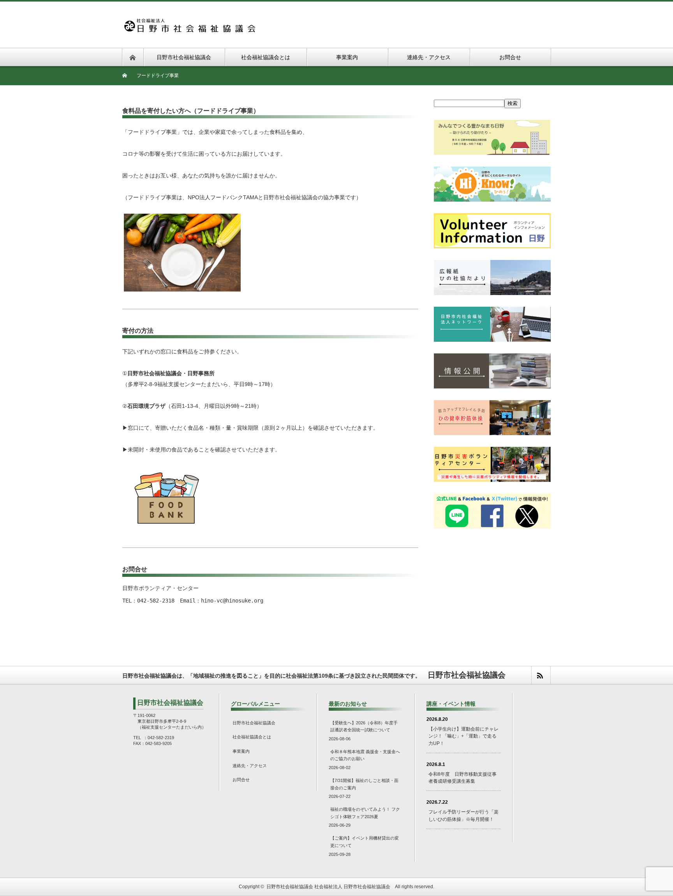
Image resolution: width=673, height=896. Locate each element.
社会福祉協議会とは (252, 736)
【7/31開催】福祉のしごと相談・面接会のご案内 (364, 784)
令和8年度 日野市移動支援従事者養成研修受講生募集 (462, 777)
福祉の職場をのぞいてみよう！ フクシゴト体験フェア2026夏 (365, 813)
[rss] (540, 675)
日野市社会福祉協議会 (254, 722)
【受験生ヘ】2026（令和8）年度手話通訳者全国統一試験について (364, 726)
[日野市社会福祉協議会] (189, 22)
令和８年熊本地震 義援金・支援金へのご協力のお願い (365, 755)
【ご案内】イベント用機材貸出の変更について (364, 842)
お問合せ (241, 779)
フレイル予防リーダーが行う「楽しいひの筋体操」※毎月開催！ (463, 815)
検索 (512, 103)
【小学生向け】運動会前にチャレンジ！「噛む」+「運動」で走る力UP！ (463, 736)
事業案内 (241, 751)
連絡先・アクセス (250, 765)
